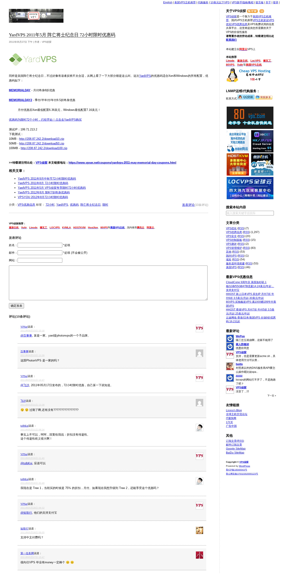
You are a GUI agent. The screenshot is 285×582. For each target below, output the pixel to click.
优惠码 (74, 204)
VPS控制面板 (234, 239)
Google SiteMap (236, 448)
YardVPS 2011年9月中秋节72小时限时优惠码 (47, 178)
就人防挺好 (242, 344)
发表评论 (188, 205)
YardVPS (145, 75)
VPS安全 (231, 236)
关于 (268, 2)
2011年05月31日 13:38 (32, 405)
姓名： (13, 245)
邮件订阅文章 (234, 444)
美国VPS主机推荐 (185, 2)
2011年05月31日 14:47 (32, 380)
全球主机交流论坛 (236, 414)
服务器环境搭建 (235, 263)
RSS (241, 228)
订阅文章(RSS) (235, 440)
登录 (275, 2)
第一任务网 (27, 553)
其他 (228, 251)
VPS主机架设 (261, 20)
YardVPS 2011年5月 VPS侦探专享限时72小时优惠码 (52, 187)
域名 (228, 259)
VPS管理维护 (234, 247)
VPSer (24, 326)
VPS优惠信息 (26, 204)
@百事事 (26, 335)
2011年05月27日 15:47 (32, 557)
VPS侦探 (36, 16)
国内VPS (231, 255)
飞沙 (23, 400)
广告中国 (231, 426)
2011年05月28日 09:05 (32, 532)
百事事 (24, 351)
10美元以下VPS (220, 2)
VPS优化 (231, 228)
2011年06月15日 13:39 (32, 355)
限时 (105, 204)
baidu (239, 364)
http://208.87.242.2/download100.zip (44, 148)
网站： (13, 260)
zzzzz (239, 375)
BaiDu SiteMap (235, 452)
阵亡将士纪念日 (90, 204)
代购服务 (203, 2)
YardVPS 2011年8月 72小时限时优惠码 (43, 183)
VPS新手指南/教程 (243, 2)
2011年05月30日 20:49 (32, 483)
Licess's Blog (234, 410)
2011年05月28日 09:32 (32, 508)
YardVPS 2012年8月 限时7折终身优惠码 (44, 192)
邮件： (13, 252)
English (167, 2)
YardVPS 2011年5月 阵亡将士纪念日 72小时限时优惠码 (62, 34)
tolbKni (24, 425)
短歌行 (24, 528)
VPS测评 (231, 243)
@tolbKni (26, 463)
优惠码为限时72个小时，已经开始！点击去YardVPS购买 (45, 119)
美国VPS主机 (117, 227)
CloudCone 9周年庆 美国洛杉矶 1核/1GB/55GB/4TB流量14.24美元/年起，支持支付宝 (250, 286)
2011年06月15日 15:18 (32, 330)
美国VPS (231, 267)
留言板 (260, 2)
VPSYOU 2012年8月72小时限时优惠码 (43, 197)
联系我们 (231, 39)
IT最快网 (231, 418)
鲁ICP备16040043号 (236, 469)
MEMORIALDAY (20, 90)
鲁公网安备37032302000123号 (242, 473)
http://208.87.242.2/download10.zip (41, 138)
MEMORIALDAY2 (20, 100)
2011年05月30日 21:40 (32, 458)
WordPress (244, 466)
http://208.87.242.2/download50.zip (41, 143)
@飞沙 (24, 385)
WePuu (240, 336)
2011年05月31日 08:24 (32, 429)
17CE (229, 422)
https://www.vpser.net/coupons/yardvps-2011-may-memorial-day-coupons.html (122, 162)
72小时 (50, 204)
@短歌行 (26, 512)
